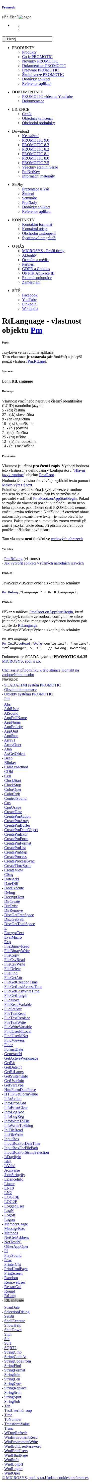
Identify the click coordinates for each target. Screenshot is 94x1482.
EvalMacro (13, 937)
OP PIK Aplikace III (38, 273)
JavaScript (10, 583)
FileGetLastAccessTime (23, 986)
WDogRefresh (15, 1433)
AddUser (11, 709)
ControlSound (15, 798)
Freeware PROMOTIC (40, 70)
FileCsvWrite (14, 964)
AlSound (11, 713)
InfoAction (13, 1098)
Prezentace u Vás (35, 189)
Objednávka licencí (37, 118)
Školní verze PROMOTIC (43, 74)
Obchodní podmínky (38, 123)
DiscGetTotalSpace (19, 924)
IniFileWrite (13, 1134)
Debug (9, 892)
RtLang (10, 1296)
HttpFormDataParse (20, 1089)
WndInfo (11, 1460)
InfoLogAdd (14, 1112)
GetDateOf (13, 1067)
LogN (9, 1210)
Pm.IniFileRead (16, 643)
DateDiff (11, 883)
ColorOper (12, 789)
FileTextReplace (17, 1018)
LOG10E (11, 1197)
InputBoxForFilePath (21, 1148)
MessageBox (14, 1228)
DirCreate (12, 901)
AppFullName (15, 718)
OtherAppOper (16, 1246)
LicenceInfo (13, 1179)
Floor (8, 1045)
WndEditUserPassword (22, 1446)
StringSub (12, 1401)
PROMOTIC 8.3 (35, 145)
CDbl (8, 771)
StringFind (12, 1366)
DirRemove (13, 910)
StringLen (12, 1379)
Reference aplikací (36, 83)
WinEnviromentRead (21, 1437)
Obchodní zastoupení (39, 233)
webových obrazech (67, 539)
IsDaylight (12, 1157)
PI (6, 1251)
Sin (7, 1339)
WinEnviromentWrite (21, 1442)
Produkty (29, 52)
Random (11, 1278)
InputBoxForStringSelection (26, 1152)
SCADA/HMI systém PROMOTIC (32, 685)
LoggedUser (14, 1206)
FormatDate (13, 1049)
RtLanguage (27, 625)
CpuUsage (12, 807)
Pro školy (29, 202)
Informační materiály (38, 176)
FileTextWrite (15, 1022)
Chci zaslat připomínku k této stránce (31, 670)
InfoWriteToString (18, 1125)
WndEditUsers (16, 1451)
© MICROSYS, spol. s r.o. (23, 1478)
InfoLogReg (14, 1116)
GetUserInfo (14, 1081)
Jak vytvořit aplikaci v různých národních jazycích (44, 563)
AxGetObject (14, 753)
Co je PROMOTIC (37, 57)
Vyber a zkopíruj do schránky (56, 583)
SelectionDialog (17, 1312)
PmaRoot (46, 475)
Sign (8, 1334)
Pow (8, 1260)
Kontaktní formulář (37, 224)
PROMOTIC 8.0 (35, 158)
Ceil (7, 776)
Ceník (27, 114)
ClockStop (12, 785)
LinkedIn (29, 304)
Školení (28, 193)
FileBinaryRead (16, 946)
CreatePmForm (16, 839)
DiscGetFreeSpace (19, 915)
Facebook (30, 295)
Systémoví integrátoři (39, 238)
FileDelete (12, 969)
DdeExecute (14, 888)
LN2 (8, 1193)
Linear (9, 1184)
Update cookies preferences (66, 1478)
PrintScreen (13, 1273)
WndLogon (13, 1469)
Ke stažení (30, 136)
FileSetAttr (13, 1009)
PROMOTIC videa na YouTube (47, 96)
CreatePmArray (16, 821)
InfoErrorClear (16, 1107)
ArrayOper (12, 744)
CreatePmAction (17, 816)
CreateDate (13, 812)
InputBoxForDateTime (22, 1143)
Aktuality (29, 255)
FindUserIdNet (16, 1036)
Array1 (9, 740)
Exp (7, 942)
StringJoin (12, 1374)
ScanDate (12, 1307)
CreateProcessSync (19, 861)
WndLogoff (13, 1464)
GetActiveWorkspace (21, 1058)
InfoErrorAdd (15, 1103)
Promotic (8, 7)
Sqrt (7, 1343)
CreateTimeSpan (17, 865)
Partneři (28, 264)
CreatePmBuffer (17, 825)
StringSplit (12, 1397)
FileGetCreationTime (21, 982)
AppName (12, 722)
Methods (11, 1233)
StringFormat (14, 1370)
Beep (8, 758)
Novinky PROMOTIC (40, 61)
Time (8, 1415)
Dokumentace (33, 101)
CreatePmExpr (16, 834)
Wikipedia (30, 308)
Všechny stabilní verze (40, 167)
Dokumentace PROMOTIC (44, 65)
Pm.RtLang (37, 361)
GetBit (9, 1063)
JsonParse (12, 1170)
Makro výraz (17, 485)
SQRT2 (10, 1348)
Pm (36, 330)
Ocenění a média (35, 260)
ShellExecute (14, 1321)
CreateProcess (15, 857)
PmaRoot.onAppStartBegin (55, 498)
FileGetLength (15, 995)
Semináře (29, 198)
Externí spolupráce (37, 278)
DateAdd (11, 879)
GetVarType (14, 1085)
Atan (8, 749)
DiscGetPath (14, 919)
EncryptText (14, 933)
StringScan (13, 1392)
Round (9, 1291)
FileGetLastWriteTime (21, 991)
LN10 (9, 1188)
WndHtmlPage (16, 1455)
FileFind (11, 973)
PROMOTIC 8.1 (35, 154)
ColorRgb (12, 794)
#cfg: (39, 643)
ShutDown (13, 1330)
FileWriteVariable (18, 1027)
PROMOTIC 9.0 (35, 140)
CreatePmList (15, 848)
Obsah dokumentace (20, 689)
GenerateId (13, 1054)
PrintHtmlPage (16, 1269)
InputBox (11, 1139)
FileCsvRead (14, 960)
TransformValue (17, 1424)
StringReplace (15, 1388)
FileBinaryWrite (17, 951)
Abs (7, 704)
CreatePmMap (15, 852)
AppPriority (13, 727)
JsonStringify (14, 1175)
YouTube (29, 299)
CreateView (13, 870)
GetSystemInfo (16, 1076)
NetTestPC (13, 1242)
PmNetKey (31, 172)
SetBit (9, 1316)
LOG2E (10, 1201)
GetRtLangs (14, 1072)
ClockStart (12, 780)
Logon (9, 1219)
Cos (7, 803)
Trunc (9, 1428)
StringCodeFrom (17, 1361)
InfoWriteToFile (17, 1121)
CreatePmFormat (17, 843)
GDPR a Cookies (36, 269)
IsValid (9, 1166)
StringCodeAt (15, 1357)
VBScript (25, 583)
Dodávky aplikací (36, 79)
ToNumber (13, 1419)
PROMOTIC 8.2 (35, 149)
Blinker (10, 762)
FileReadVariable (18, 1004)
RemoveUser (14, 1282)
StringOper (13, 1383)
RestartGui (12, 1287)
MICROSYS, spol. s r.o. (21, 661)
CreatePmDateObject (21, 830)
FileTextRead (15, 1013)
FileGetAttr (13, 977)
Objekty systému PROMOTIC (28, 694)
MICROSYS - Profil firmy (43, 251)
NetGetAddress (16, 1237)
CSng (8, 874)
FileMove (12, 1000)
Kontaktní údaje (34, 229)
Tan (7, 1406)
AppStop (11, 736)
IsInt (7, 1161)
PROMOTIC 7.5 (35, 163)
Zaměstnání (31, 282)
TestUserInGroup (18, 1410)
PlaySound (13, 1255)
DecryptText (14, 897)
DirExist (11, 906)
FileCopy (11, 955)
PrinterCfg (12, 1264)
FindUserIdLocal (17, 1031)
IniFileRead (13, 1130)
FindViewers (14, 1040)
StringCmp (13, 1352)
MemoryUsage (16, 1224)
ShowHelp (12, 1325)
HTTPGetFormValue (21, 1094)
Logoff (9, 1215)
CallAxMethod (16, 767)
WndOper (12, 1473)
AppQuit (11, 731)
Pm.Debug (10, 592)
